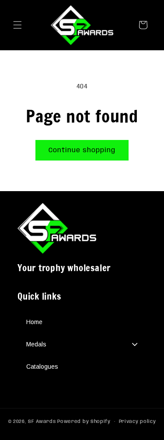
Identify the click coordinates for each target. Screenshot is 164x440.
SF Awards (42, 421)
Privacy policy (137, 421)
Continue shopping (82, 150)
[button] (17, 25)
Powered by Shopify (84, 421)
